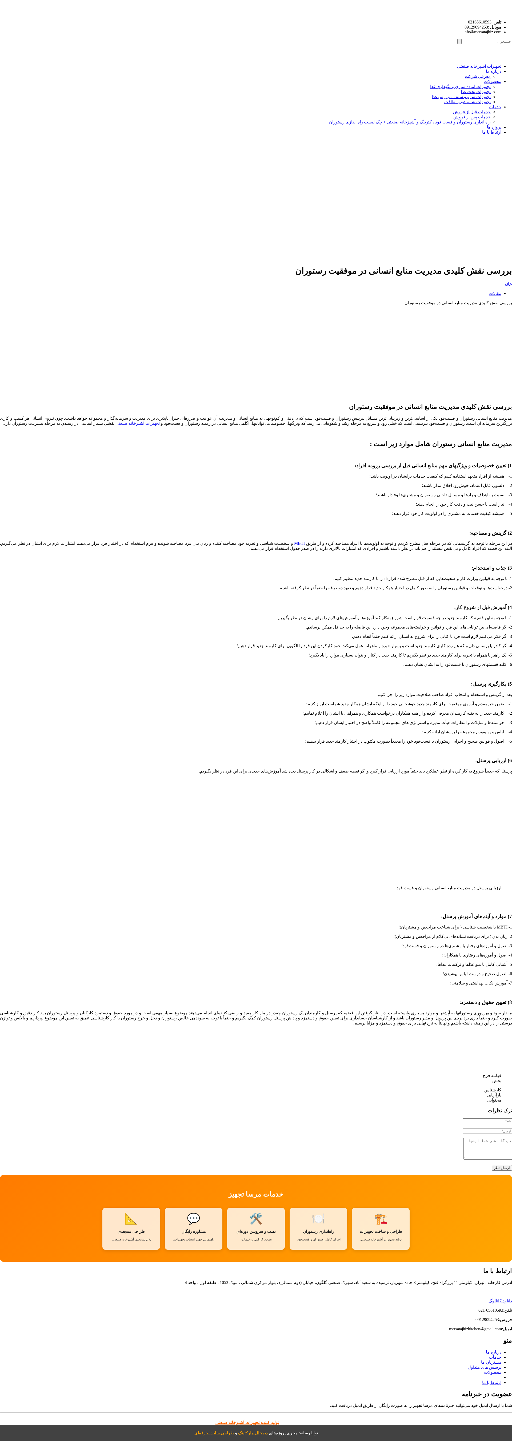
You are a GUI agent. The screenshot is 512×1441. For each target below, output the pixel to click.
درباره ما (493, 71)
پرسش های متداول (484, 1367)
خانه (508, 284)
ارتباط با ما (491, 132)
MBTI (299, 543)
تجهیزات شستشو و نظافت (467, 101)
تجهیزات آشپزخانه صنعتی (479, 66)
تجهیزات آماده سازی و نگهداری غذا (460, 86)
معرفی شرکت (478, 76)
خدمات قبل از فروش (472, 112)
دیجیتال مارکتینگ (253, 1433)
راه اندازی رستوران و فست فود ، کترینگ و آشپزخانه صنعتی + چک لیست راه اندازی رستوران (410, 122)
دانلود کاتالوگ (500, 1301)
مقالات (495, 293)
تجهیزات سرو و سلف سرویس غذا (461, 96)
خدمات (495, 107)
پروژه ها (494, 127)
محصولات (492, 81)
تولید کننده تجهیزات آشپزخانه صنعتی (247, 1422)
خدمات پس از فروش (472, 117)
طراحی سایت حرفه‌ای (214, 1433)
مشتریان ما (491, 1362)
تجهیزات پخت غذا (476, 91)
